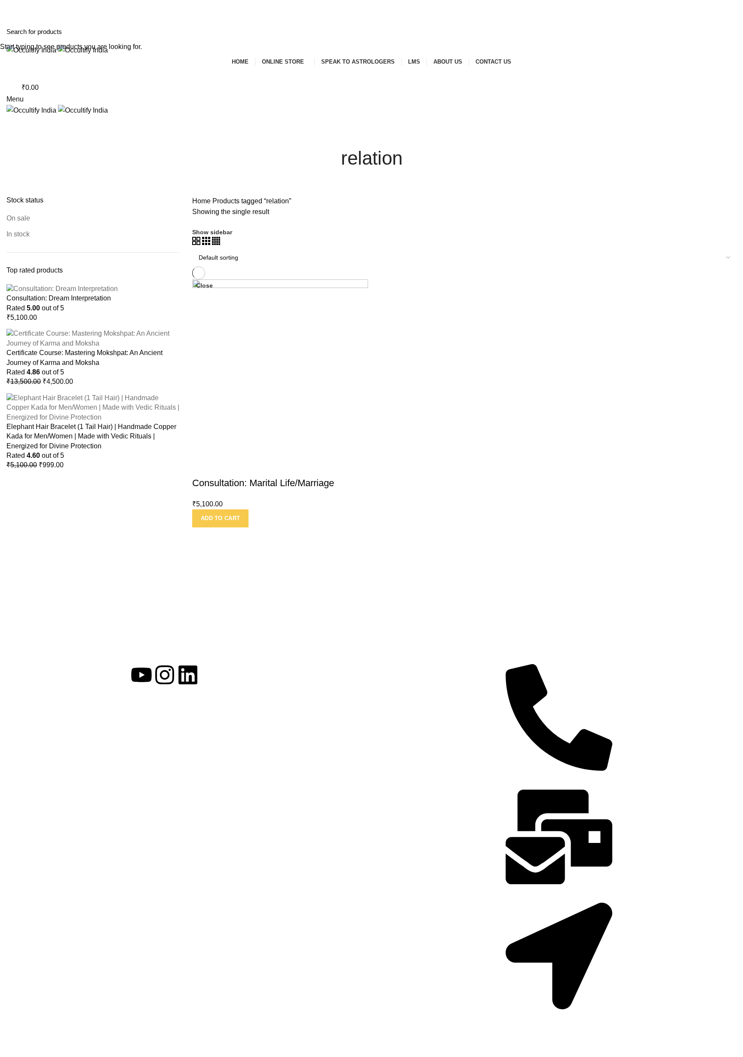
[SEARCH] (731, 31)
